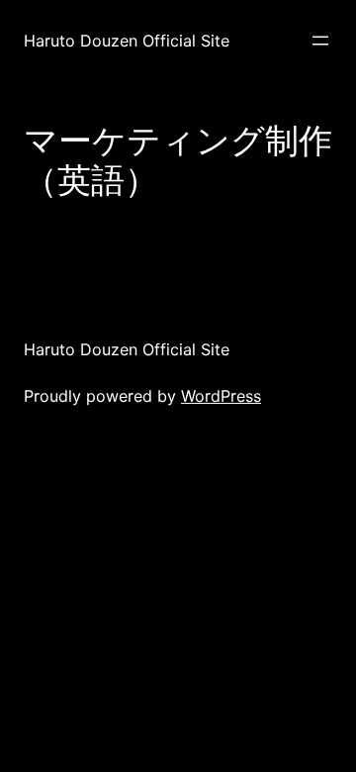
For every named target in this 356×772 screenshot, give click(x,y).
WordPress (221, 396)
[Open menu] (320, 40)
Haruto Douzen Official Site (126, 40)
